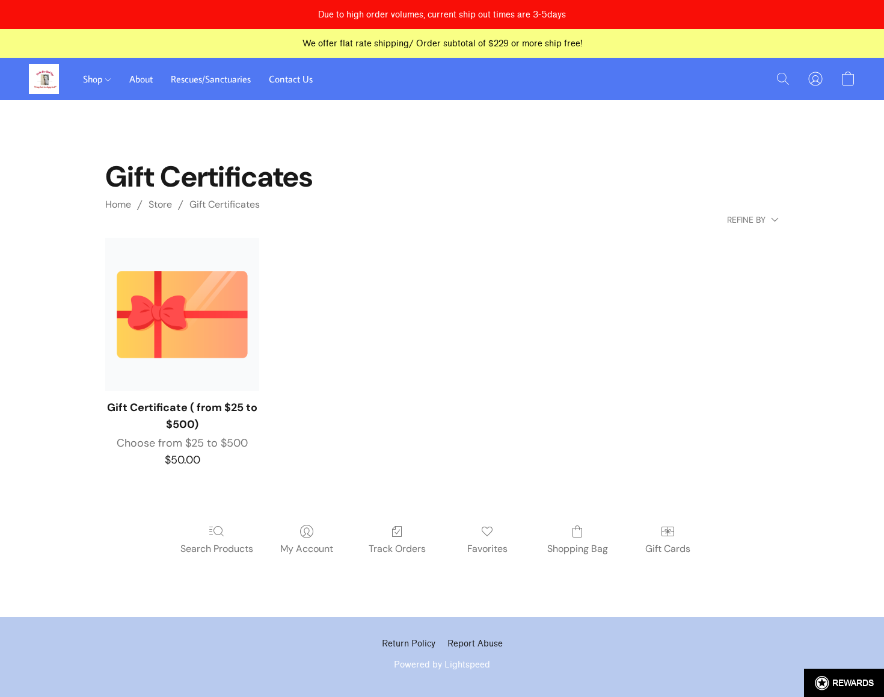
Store (160, 204)
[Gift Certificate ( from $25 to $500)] (182, 315)
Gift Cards (667, 548)
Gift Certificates (224, 204)
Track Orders (397, 548)
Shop (94, 79)
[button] (44, 79)
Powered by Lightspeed (442, 665)
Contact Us (291, 79)
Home (118, 204)
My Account (306, 548)
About (141, 79)
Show (844, 683)
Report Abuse (475, 644)
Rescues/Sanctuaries (211, 79)
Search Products (216, 548)
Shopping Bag (577, 548)
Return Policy (408, 644)
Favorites (487, 548)
